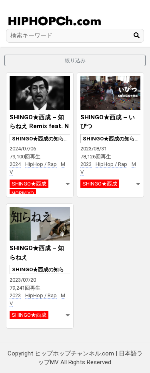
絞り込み (75, 60)
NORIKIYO (23, 193)
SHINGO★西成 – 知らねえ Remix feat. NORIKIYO (39, 126)
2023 (86, 164)
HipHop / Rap (41, 164)
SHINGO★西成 (29, 184)
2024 (15, 164)
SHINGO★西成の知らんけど (46, 139)
